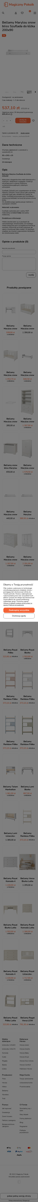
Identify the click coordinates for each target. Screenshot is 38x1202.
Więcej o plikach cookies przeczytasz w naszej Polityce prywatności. (17, 604)
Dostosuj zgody (19, 615)
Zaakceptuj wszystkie (19, 610)
